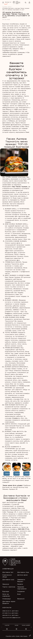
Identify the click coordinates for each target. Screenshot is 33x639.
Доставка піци (23, 572)
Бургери (5, 591)
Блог (19, 594)
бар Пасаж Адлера (19, 186)
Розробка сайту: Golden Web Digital (16, 636)
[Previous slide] (2, 627)
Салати (20, 584)
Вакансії (20, 599)
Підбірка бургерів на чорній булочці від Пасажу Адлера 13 (16, 487)
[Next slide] (31, 627)
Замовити (7, 473)
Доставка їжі (7, 572)
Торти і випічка (8, 587)
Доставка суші (8, 579)
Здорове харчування (21, 588)
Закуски (5, 584)
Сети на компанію (6, 595)
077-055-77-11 (6, 613)
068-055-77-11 (6, 615)
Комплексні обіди (7, 576)
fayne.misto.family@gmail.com (11, 617)
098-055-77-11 (23, 529)
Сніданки (21, 591)
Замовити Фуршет (21, 580)
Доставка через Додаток (8, 602)
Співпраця (6, 599)
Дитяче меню (22, 575)
